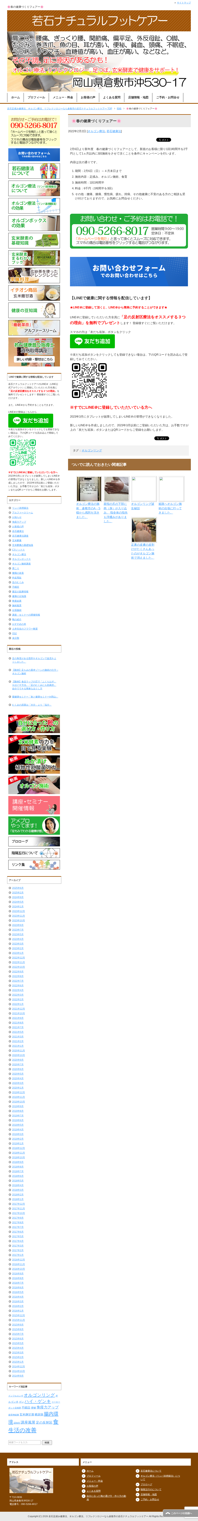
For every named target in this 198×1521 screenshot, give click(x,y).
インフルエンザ (15, 1396)
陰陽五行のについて (151, 1489)
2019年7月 (18, 1115)
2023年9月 (18, 925)
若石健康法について (151, 1471)
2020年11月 (18, 1050)
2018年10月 (18, 1157)
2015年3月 (18, 1352)
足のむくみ (18, 582)
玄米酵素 (16, 540)
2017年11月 (18, 1208)
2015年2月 (18, 1357)
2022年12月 (18, 957)
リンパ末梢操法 (20, 508)
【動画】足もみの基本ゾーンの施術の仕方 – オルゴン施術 (35, 672)
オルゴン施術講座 (21, 563)
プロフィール (36, 97)
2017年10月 (18, 1213)
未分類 (15, 638)
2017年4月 (18, 1241)
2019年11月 (18, 1097)
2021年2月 (18, 1041)
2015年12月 (18, 1315)
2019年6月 (18, 1120)
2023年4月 (18, 939)
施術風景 (16, 605)
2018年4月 (18, 1185)
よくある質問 (111, 97)
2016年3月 (18, 1301)
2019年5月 (18, 1125)
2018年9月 (18, 1162)
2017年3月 (18, 1245)
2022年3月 (18, 994)
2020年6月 (18, 1069)
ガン (21, 1401)
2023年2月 (18, 948)
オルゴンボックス (21, 559)
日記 (14, 633)
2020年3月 (18, 1083)
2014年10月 (18, 1371)
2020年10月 (18, 1055)
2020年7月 (18, 1064)
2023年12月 (18, 911)
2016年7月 (18, 1283)
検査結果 (16, 601)
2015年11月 (18, 1320)
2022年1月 (18, 1004)
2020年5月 (18, 1073)
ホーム (15, 97)
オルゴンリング (92, 450)
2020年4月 (18, 1078)
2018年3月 (18, 1190)
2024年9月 (18, 897)
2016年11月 (18, 1264)
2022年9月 (18, 971)
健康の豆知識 (19, 596)
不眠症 (15, 587)
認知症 (17, 1423)
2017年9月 (18, 1217)
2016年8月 (18, 1278)
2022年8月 (18, 976)
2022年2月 (18, 999)
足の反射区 (44, 1422)
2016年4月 (18, 1296)
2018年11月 (18, 1152)
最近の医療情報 (20, 591)
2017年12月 (18, 1204)
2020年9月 (18, 1060)
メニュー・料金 (63, 97)
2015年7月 (18, 1334)
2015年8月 (18, 1329)
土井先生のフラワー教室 (25, 628)
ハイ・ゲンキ (38, 1401)
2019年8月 (18, 1111)
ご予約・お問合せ (167, 97)
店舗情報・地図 (138, 97)
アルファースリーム (22, 512)
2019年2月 (18, 1139)
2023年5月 (18, 934)
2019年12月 (18, 1092)
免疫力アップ (19, 522)
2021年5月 (18, 1032)
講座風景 (28, 1422)
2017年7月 (18, 1227)
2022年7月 (18, 981)
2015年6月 (18, 1338)
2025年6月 (18, 888)
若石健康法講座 (20, 535)
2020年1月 (18, 1087)
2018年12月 (18, 1148)
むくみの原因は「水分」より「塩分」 (32, 704)
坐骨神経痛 (13, 1415)
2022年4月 (18, 990)
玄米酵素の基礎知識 (22, 545)
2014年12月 (18, 1366)
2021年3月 (18, 1036)
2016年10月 (18, 1269)
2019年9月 (18, 1106)
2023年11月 (18, 915)
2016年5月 (18, 1292)
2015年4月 (18, 1348)
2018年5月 (18, 1180)
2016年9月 (18, 1273)
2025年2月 (18, 892)
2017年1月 (18, 1255)
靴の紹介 (16, 619)
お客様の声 (88, 97)
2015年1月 (18, 1362)
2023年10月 (18, 920)
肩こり (15, 568)
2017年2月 (18, 1250)
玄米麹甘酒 (27, 1414)
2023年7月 (18, 929)
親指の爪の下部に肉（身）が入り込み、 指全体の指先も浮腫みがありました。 (116, 512)
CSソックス (18, 549)
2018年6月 (18, 1176)
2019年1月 (18, 1143)
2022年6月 (18, 985)
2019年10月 (18, 1101)
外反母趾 (16, 577)
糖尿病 (39, 1414)
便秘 (33, 1407)
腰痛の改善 (18, 573)
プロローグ (146, 1484)
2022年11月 (18, 962)
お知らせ (16, 517)
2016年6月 (18, 1287)
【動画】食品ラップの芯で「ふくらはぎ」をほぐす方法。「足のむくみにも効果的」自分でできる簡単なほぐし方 (34, 685)
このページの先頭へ (181, 1513)
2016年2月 (18, 1306)
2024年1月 (18, 906)
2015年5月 (18, 1343)
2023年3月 (18, 943)
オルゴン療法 (96, 131)
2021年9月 (18, 1018)
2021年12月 (18, 1008)
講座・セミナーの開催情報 (26, 614)
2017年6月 (18, 1231)
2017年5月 (18, 1236)
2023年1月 (18, 953)
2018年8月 (18, 1166)
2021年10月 (18, 1013)
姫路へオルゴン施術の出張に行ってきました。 (170, 508)
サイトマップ (184, 2)
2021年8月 (18, 1022)
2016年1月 (18, 1310)
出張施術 (16, 610)
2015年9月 (18, 1324)
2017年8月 (18, 1222)
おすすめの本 (19, 624)
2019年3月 (18, 1134)
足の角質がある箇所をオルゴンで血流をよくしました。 (34, 660)
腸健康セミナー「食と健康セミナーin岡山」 (35, 696)
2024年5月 (18, 902)
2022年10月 (18, 967)
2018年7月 (18, 1171)
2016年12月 (18, 1259)
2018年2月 (18, 1194)
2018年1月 (18, 1199)
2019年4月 (18, 1129)
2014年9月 (18, 1375)
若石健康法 (114, 131)
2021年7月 (18, 1027)
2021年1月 (18, 1046)
